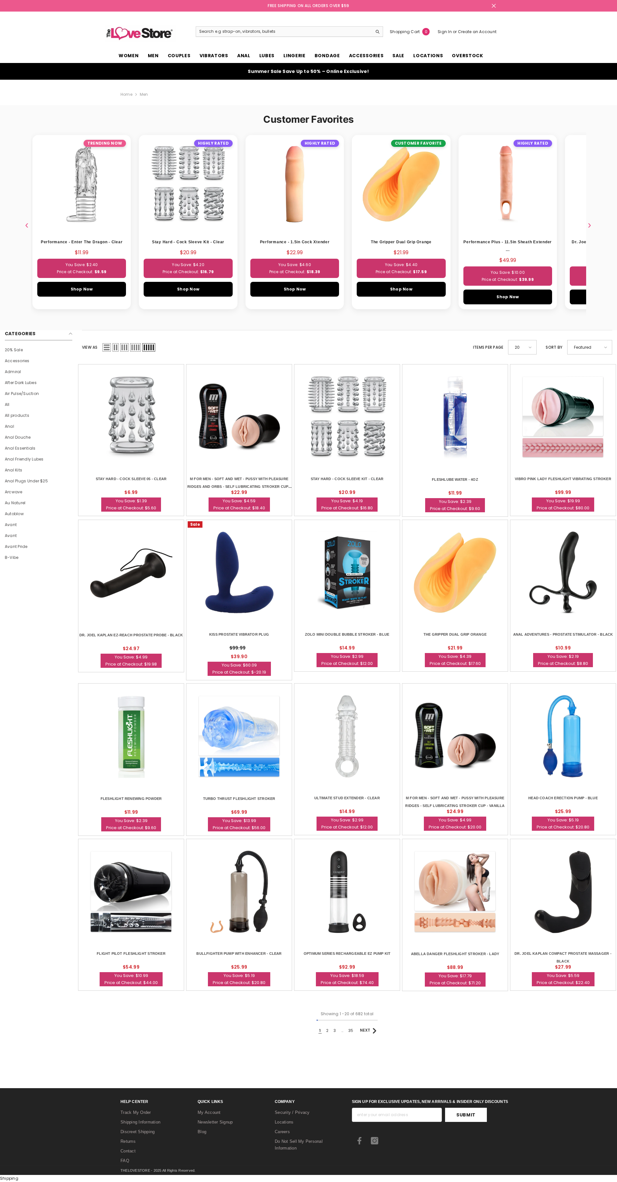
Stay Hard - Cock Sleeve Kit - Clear (188, 242)
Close (493, 6)
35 (350, 1030)
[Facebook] (359, 1140)
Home (126, 94)
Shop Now (82, 289)
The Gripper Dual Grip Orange (401, 242)
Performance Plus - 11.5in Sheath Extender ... (507, 246)
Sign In (445, 31)
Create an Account (477, 31)
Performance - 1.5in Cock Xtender (295, 242)
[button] (107, 347)
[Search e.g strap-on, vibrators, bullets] (289, 32)
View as (90, 347)
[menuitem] (38, 350)
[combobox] (284, 31)
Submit (466, 1115)
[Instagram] (374, 1140)
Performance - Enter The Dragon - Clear (82, 242)
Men (144, 94)
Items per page (488, 347)
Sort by (554, 347)
